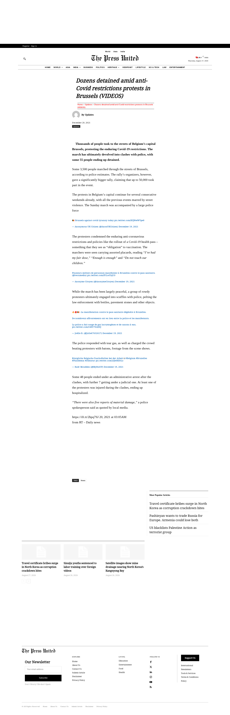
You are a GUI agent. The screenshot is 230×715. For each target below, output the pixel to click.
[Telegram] (152, 133)
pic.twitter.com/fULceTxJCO (101, 275)
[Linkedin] (123, 133)
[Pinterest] (130, 133)
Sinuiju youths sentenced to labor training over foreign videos (80, 566)
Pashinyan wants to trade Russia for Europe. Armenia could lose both (175, 518)
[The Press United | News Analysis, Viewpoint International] (115, 58)
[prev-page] (24, 581)
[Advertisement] (115, 22)
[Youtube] (150, 682)
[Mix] (159, 133)
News (83, 480)
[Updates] (77, 115)
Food (121, 668)
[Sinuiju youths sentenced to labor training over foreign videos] (83, 552)
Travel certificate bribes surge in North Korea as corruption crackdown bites (40, 566)
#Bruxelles (141, 358)
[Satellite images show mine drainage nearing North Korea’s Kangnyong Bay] (125, 552)
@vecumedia (79, 275)
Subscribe (43, 678)
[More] (216, 133)
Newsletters (186, 669)
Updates (88, 104)
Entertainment (125, 664)
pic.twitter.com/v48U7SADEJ (86, 327)
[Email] (137, 133)
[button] (24, 59)
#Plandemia (78, 360)
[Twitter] (150, 667)
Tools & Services (188, 673)
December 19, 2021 (128, 226)
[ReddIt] (108, 133)
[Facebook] (94, 133)
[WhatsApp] (116, 133)
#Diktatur (90, 360)
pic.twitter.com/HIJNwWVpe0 (129, 220)
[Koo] (209, 133)
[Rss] (150, 687)
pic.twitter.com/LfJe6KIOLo (109, 360)
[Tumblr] (144, 133)
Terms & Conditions (189, 677)
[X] (101, 133)
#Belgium (130, 358)
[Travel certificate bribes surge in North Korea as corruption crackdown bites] (41, 552)
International (187, 665)
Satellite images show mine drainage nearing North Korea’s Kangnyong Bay (124, 566)
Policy (184, 681)
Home (80, 104)
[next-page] (29, 581)
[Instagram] (150, 677)
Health (122, 672)
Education (123, 660)
